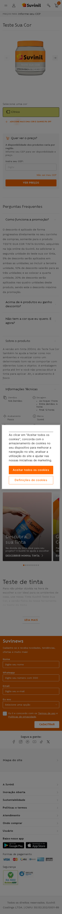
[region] (31, 457)
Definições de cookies (31, 480)
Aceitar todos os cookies (31, 470)
